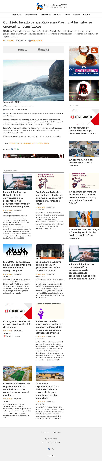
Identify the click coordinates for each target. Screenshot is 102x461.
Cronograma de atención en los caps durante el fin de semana (17, 324)
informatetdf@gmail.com (51, 442)
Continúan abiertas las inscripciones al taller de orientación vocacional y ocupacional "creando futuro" (49, 198)
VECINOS (67, 15)
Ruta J (34, 143)
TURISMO (86, 15)
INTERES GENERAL (31, 15)
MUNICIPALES (46, 15)
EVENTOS (76, 15)
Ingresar (58, 432)
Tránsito (40, 143)
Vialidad (46, 143)
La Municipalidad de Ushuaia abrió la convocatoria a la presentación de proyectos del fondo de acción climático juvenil (16, 199)
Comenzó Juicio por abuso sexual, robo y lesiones (81, 162)
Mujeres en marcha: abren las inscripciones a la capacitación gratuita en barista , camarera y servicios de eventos (49, 327)
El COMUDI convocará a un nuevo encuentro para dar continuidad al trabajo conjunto (17, 266)
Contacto (44, 432)
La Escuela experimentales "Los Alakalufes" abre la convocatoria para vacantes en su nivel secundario (47, 390)
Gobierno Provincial (15, 143)
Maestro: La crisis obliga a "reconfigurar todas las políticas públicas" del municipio (84, 233)
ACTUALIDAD (16, 15)
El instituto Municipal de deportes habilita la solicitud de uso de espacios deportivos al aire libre (16, 389)
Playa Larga (27, 143)
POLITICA (57, 15)
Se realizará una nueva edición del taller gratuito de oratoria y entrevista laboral (48, 266)
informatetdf (36, 40)
